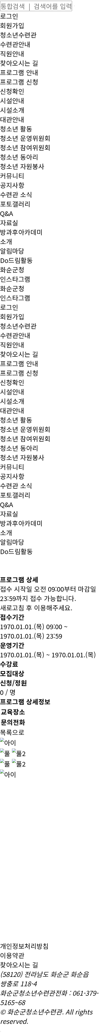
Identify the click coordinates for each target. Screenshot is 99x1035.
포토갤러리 (15, 203)
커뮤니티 (12, 175)
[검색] (74, 5)
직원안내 (12, 53)
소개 (6, 241)
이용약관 (12, 955)
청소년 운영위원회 (25, 138)
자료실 (9, 222)
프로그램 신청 (19, 81)
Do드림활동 (16, 260)
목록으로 (12, 732)
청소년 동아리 (19, 156)
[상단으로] (0, 1031)
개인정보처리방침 (24, 945)
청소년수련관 (18, 34)
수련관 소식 (16, 194)
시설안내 (12, 100)
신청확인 (12, 91)
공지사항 (12, 185)
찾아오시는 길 (19, 63)
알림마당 (12, 250)
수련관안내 (15, 44)
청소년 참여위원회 (25, 147)
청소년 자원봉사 (22, 166)
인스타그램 (15, 278)
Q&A (6, 213)
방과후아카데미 (21, 232)
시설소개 (12, 109)
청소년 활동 (16, 128)
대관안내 (12, 119)
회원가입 (12, 25)
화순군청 (12, 269)
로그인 (9, 16)
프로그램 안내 (19, 72)
